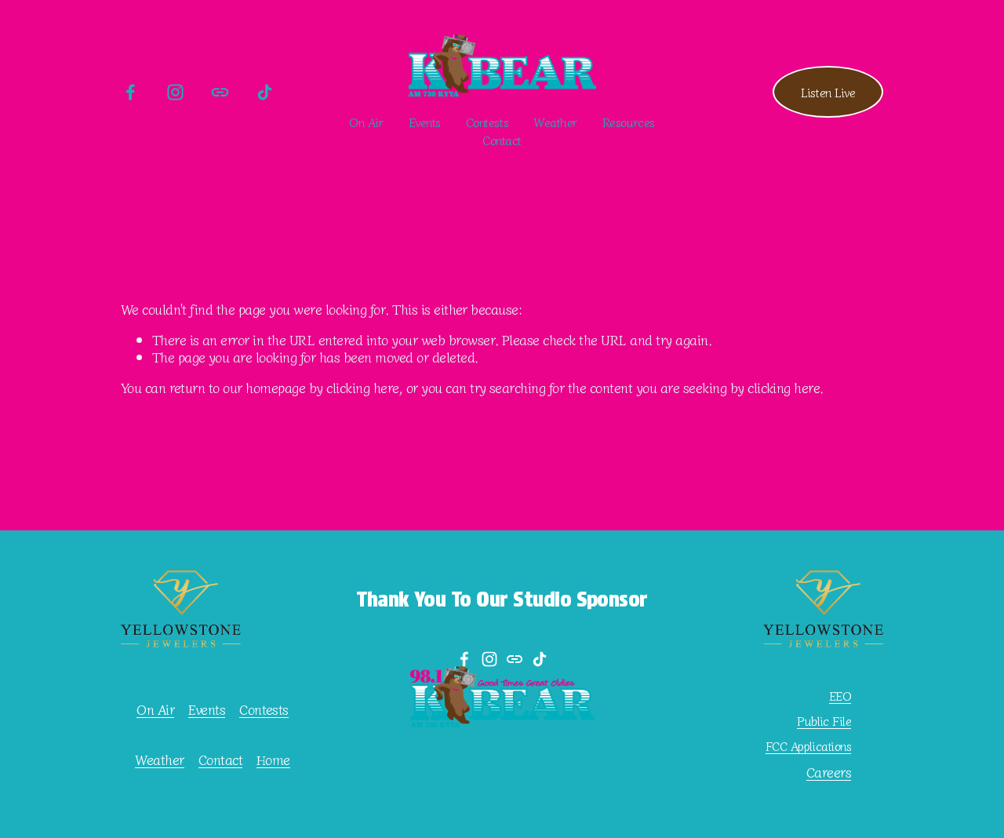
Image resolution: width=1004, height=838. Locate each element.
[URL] (220, 92)
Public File (824, 721)
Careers (828, 772)
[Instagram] (175, 92)
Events (425, 121)
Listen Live (828, 91)
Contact (502, 139)
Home (273, 759)
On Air (366, 121)
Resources (628, 121)
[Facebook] (130, 92)
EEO (840, 696)
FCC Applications (809, 746)
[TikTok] (265, 92)
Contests (264, 709)
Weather (555, 121)
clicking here (362, 387)
